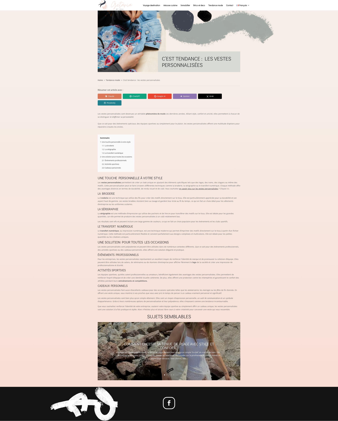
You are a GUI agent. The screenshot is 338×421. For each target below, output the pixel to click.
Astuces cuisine (170, 5)
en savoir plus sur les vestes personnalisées (198, 188)
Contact (229, 5)
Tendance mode (215, 5)
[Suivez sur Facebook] (169, 403)
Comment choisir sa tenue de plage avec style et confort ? (169, 346)
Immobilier (185, 5)
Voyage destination (151, 5)
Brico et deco (199, 5)
